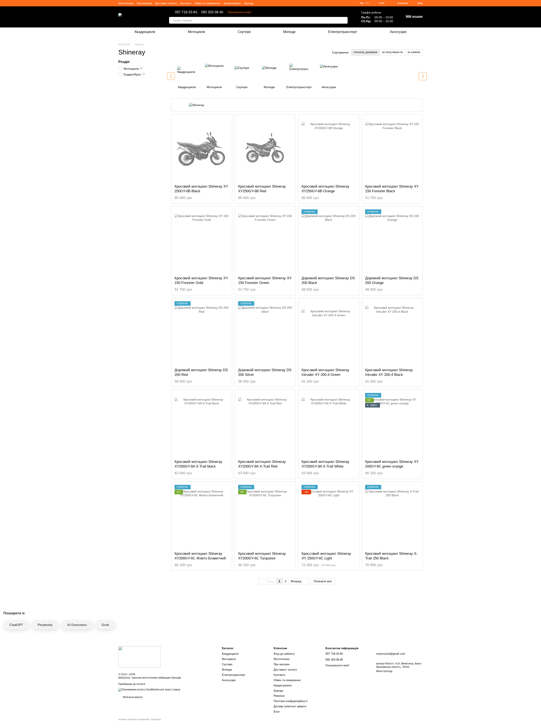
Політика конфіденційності (290, 701)
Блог (277, 711)
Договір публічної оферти (290, 706)
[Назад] (171, 76)
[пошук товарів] (344, 20)
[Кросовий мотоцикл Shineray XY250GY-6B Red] (265, 149)
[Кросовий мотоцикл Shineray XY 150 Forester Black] (392, 149)
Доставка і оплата (166, 3)
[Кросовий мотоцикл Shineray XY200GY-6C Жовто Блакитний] (202, 516)
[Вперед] (423, 76)
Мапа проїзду (384, 671)
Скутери (244, 32)
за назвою (413, 52)
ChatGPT (16, 625)
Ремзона (279, 695)
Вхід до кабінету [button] (284, 653)
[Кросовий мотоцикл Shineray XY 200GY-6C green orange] (392, 424)
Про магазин (144, 3)
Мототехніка (125, 3)
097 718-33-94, (186, 12)
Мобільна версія (132, 697)
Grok (105, 625)
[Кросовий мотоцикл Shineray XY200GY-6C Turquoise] (265, 516)
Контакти (185, 3)
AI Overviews (77, 625)
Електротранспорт (342, 32)
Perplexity (45, 625)
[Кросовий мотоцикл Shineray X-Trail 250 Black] (392, 516)
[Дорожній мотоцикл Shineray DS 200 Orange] (392, 241)
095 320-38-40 (212, 12)
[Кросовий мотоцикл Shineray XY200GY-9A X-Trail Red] (265, 424)
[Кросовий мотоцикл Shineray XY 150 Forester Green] (265, 241)
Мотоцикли (196, 32)
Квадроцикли (145, 32)
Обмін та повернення (207, 3)
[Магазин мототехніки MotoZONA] (139, 656)
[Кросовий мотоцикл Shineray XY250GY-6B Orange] (329, 149)
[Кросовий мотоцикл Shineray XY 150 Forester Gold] (202, 241)
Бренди (248, 3)
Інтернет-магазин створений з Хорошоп (139, 719)
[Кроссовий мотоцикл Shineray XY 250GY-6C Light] (329, 516)
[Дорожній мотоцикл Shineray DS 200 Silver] (265, 333)
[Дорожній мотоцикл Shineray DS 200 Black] (329, 241)
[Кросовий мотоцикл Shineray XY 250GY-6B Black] (202, 149)
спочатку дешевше (365, 52)
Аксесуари (398, 32)
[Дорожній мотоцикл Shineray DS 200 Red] (202, 333)
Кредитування (232, 3)
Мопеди (289, 32)
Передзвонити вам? (239, 12)
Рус (367, 3)
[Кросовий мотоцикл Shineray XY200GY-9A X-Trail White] (329, 424)
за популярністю (392, 52)
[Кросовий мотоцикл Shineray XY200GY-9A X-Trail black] (202, 424)
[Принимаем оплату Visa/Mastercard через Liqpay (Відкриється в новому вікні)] (149, 689)
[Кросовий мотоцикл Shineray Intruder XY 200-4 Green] (329, 333)
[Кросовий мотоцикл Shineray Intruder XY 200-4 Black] (392, 333)
